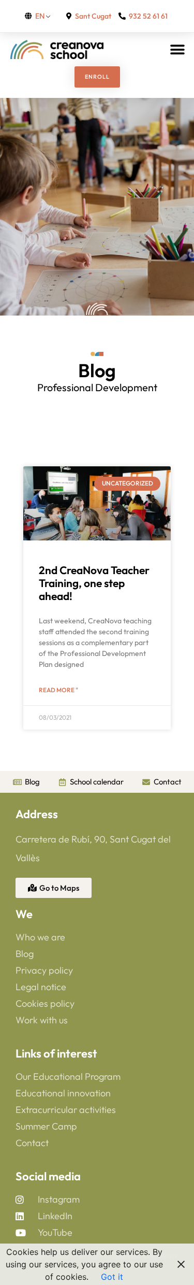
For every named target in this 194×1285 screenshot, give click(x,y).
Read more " (58, 690)
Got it (112, 1277)
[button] (177, 49)
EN (39, 15)
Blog (97, 370)
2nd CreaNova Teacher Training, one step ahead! (94, 583)
